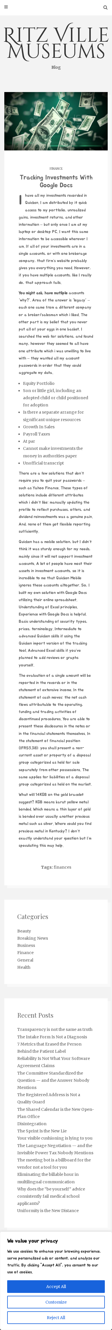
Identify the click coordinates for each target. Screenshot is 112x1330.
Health (23, 967)
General (25, 960)
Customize (56, 1302)
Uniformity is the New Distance (48, 1210)
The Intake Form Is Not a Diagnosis (52, 1036)
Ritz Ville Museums (56, 46)
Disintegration (32, 1123)
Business (26, 945)
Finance (56, 169)
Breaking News (32, 938)
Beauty (24, 931)
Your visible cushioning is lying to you (54, 1138)
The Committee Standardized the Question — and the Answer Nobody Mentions (53, 1080)
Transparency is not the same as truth (54, 1029)
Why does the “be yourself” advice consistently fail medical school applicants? (51, 1196)
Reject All (56, 1317)
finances (62, 867)
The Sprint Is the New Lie (42, 1131)
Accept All (56, 1286)
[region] (56, 1281)
